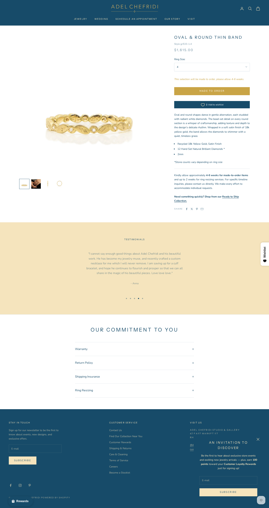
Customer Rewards (120, 442)
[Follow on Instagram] (20, 485)
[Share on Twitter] (191, 209)
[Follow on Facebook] (10, 485)
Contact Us (115, 430)
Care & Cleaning (118, 454)
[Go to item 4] (59, 184)
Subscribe (228, 492)
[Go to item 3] (48, 184)
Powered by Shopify (55, 497)
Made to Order (212, 91)
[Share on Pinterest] (196, 209)
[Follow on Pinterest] (29, 485)
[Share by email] (202, 209)
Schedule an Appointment (136, 19)
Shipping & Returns (120, 448)
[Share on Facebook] (186, 209)
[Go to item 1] (24, 184)
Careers (113, 466)
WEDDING (101, 19)
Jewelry (80, 19)
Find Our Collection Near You (125, 436)
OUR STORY (172, 19)
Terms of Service (118, 460)
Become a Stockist (119, 472)
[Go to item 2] (36, 184)
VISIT (191, 19)
